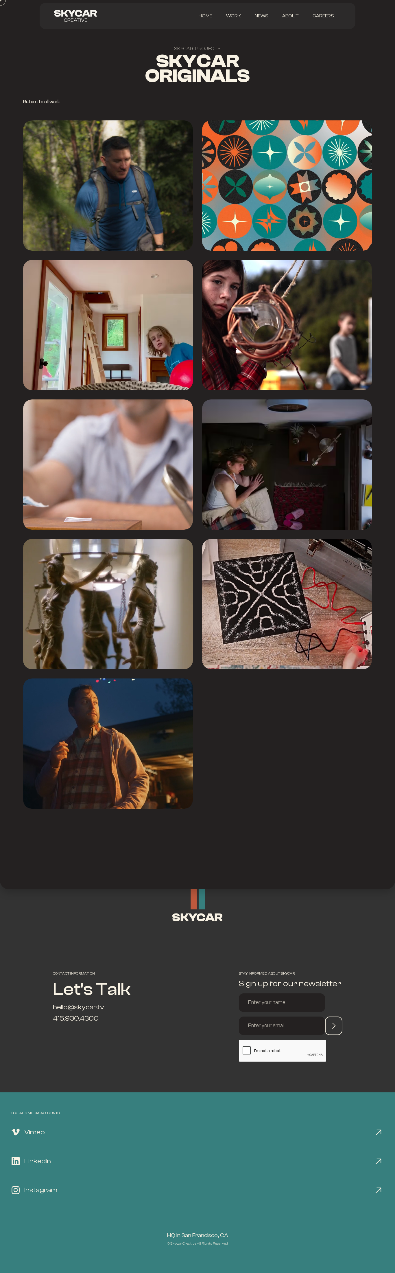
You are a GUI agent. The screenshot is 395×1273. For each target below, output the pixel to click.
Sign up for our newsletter (290, 983)
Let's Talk (92, 989)
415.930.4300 (76, 1018)
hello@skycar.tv (78, 1007)
